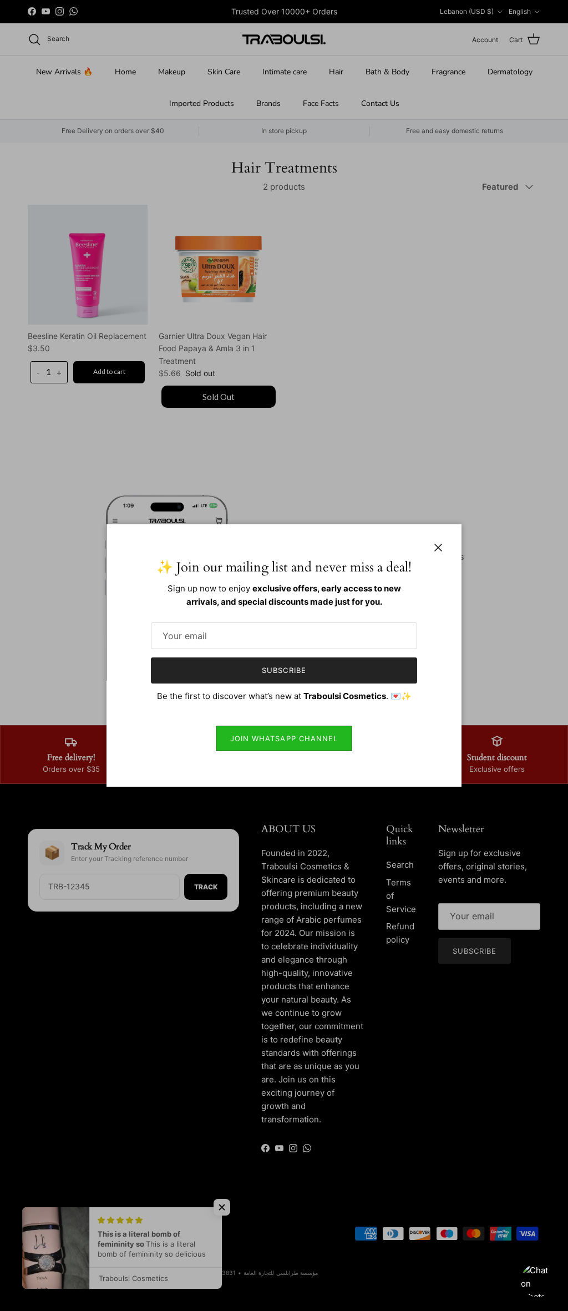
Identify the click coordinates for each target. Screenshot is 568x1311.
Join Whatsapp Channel (284, 738)
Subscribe (284, 670)
